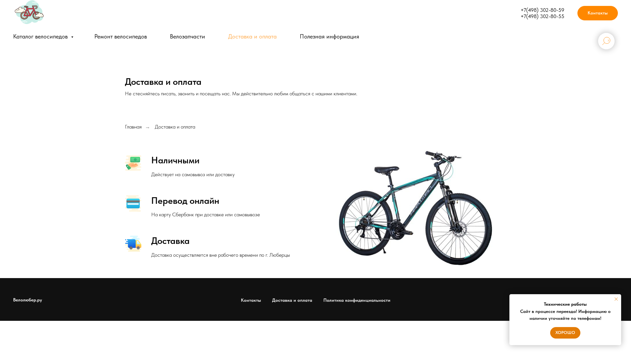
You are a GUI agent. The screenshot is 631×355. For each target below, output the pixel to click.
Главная (133, 127)
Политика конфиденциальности (356, 300)
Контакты (251, 300)
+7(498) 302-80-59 (542, 10)
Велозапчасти (187, 36)
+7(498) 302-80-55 (542, 16)
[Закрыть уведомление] (616, 299)
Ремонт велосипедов (120, 36)
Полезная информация (329, 36)
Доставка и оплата (252, 36)
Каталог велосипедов (41, 36)
